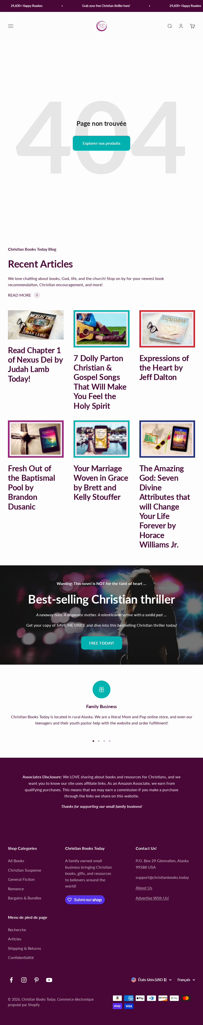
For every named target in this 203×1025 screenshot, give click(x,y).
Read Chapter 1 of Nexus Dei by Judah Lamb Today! (35, 364)
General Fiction (21, 879)
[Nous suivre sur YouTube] (49, 980)
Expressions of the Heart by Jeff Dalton (164, 367)
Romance (16, 888)
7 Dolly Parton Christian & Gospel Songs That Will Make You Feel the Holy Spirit (100, 381)
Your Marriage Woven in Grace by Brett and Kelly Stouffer (101, 482)
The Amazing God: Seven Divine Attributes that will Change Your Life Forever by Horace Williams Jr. (164, 506)
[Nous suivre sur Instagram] (24, 980)
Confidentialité (21, 957)
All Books (16, 860)
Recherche (17, 929)
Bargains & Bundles (24, 897)
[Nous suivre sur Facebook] (11, 980)
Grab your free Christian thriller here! (102, 6)
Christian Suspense (24, 870)
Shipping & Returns (24, 948)
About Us (144, 887)
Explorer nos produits (101, 143)
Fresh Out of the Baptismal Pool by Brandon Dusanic (31, 487)
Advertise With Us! (152, 897)
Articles (14, 938)
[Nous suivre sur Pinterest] (36, 980)
